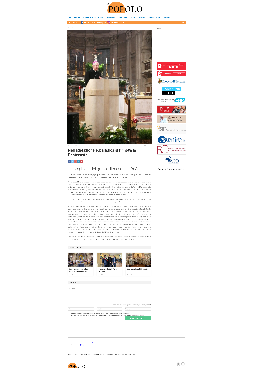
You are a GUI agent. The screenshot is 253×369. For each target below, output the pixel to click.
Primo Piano (111, 18)
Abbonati (75, 354)
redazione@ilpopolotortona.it (82, 345)
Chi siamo (77, 18)
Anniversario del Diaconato (137, 269)
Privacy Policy (139, 315)
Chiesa (133, 18)
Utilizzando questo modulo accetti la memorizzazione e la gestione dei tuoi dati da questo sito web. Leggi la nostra (107, 315)
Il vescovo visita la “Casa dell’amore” (107, 270)
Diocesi (100, 18)
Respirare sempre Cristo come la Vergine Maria (78, 270)
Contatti (102, 354)
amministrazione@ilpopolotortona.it (88, 343)
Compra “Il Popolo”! (89, 18)
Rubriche (167, 18)
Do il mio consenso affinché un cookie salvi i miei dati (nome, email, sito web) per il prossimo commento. (99, 313)
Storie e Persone (154, 18)
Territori (142, 18)
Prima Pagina (123, 18)
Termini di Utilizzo (130, 354)
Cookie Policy (109, 354)
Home (69, 18)
